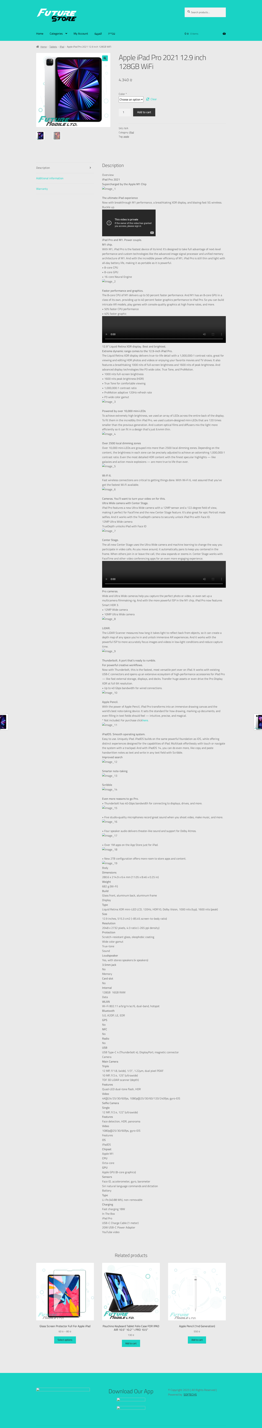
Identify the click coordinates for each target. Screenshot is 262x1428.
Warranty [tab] (42, 188)
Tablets (53, 46)
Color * (123, 94)
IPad (62, 46)
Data (105, 997)
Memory (107, 974)
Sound (106, 951)
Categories (56, 33)
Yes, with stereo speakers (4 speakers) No (125, 962)
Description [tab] (43, 167)
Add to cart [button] (131, 1343)
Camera (106, 1057)
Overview (108, 175)
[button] (105, 58)
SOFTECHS (190, 1394)
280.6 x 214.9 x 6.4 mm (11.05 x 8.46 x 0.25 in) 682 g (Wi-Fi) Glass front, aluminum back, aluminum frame (130, 884)
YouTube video (110, 1232)
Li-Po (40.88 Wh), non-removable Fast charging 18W (122, 1202)
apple (126, 136)
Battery (106, 1190)
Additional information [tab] (49, 178)
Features (107, 1135)
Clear (154, 99)
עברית (111, 33)
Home (39, 33)
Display (106, 900)
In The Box (108, 1214)
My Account (81, 33)
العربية (98, 33)
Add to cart (144, 112)
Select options (65, 1339)
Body (105, 868)
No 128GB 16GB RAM (113, 985)
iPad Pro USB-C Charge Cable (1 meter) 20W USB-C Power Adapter (120, 1223)
